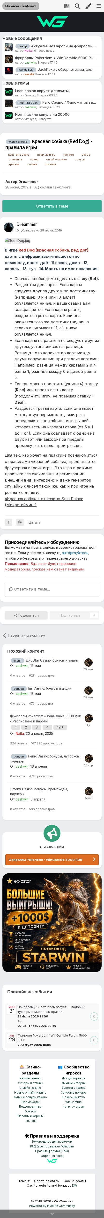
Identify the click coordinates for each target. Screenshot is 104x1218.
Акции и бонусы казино (30, 1097)
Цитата (35, 522)
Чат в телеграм (73, 1106)
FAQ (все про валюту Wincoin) (52, 1146)
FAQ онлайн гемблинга (51, 187)
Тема (23, 1181)
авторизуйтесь (75, 552)
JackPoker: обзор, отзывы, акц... (67, 69)
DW (74, 1185)
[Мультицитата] (8, 522)
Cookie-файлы (75, 1181)
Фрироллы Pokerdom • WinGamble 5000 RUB (45, 860)
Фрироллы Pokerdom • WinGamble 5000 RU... (55, 58)
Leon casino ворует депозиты (42, 90)
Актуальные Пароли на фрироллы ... (63, 46)
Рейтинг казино (30, 1078)
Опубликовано (39, 230)
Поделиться (28, 615)
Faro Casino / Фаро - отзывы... (69, 102)
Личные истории (74, 1083)
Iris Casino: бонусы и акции (50, 688)
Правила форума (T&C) (52, 1151)
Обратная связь (52, 1156)
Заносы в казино (74, 1087)
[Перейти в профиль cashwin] (88, 662)
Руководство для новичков (52, 1141)
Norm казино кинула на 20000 (42, 114)
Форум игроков (73, 1078)
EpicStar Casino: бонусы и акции (52, 660)
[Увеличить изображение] (17, 240)
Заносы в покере (73, 1092)
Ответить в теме (52, 206)
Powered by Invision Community (52, 1206)
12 (59, 727)
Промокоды (30, 1102)
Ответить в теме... (31, 589)
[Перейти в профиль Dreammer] (9, 227)
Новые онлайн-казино (30, 1092)
